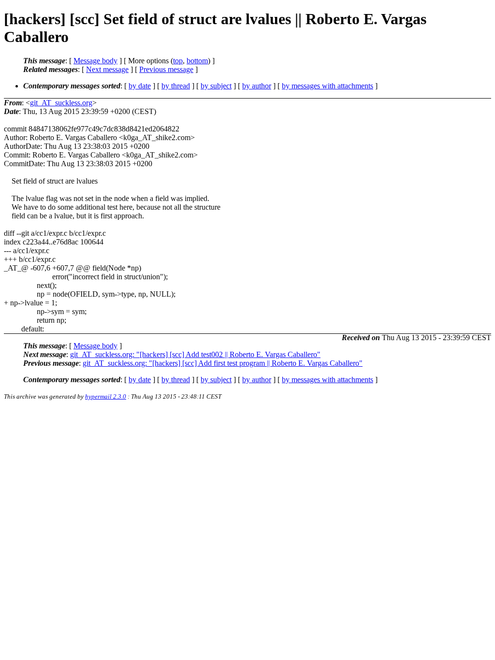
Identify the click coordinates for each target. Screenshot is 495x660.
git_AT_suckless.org (61, 103)
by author (256, 86)
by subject (216, 86)
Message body (95, 61)
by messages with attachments (327, 86)
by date (140, 86)
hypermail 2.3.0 (105, 396)
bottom (197, 61)
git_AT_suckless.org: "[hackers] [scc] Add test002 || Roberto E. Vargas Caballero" (195, 354)
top (178, 61)
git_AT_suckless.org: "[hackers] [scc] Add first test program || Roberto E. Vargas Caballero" (223, 363)
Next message (107, 69)
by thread (175, 86)
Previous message (166, 69)
